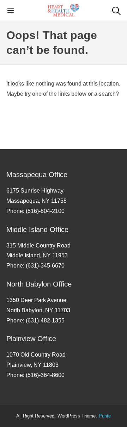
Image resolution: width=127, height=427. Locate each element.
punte (105, 416)
